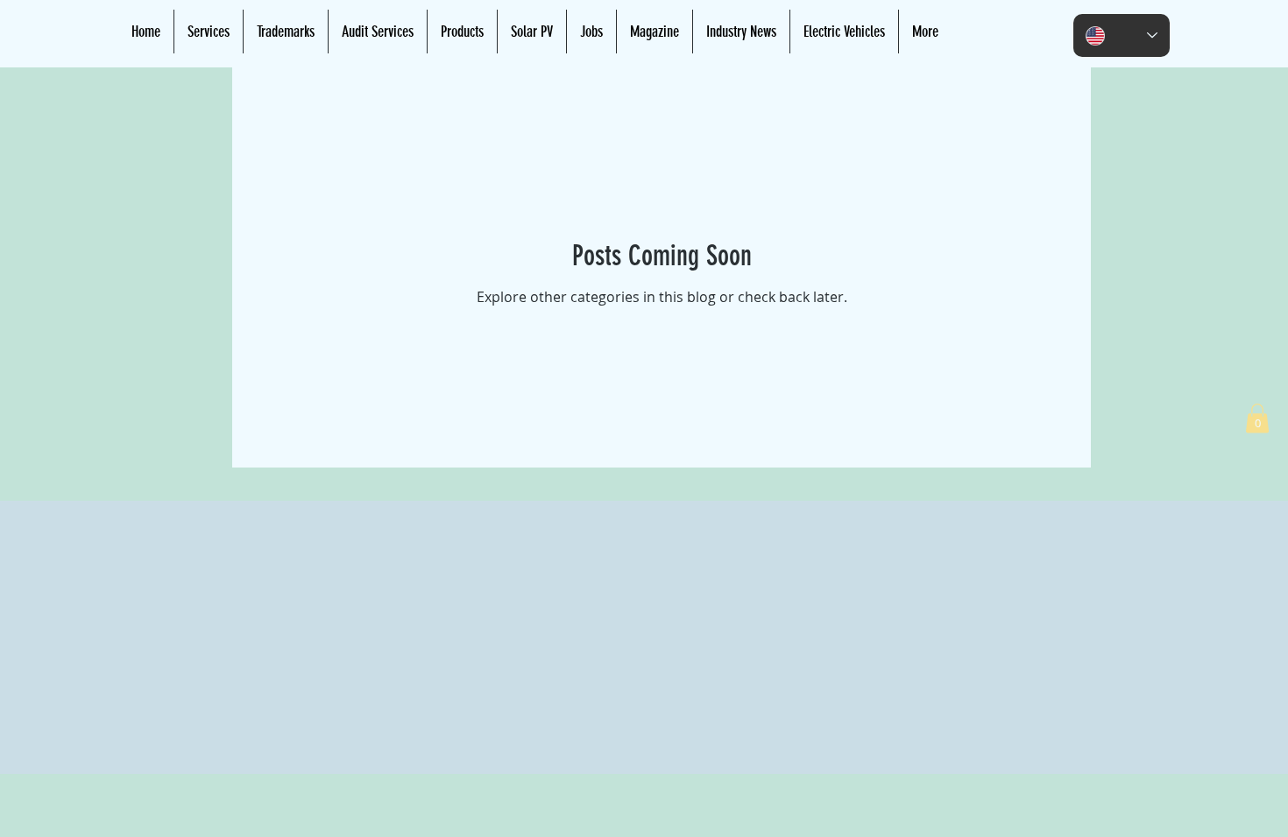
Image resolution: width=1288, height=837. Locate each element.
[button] (1257, 418)
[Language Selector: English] (1121, 35)
